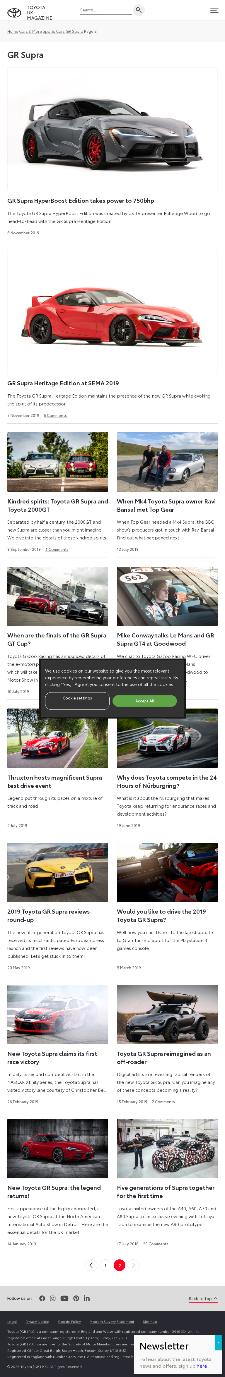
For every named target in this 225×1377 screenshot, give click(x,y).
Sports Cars (54, 31)
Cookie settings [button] (77, 697)
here (202, 1365)
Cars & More (30, 31)
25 (155, 1243)
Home (12, 31)
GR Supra (74, 31)
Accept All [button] (144, 700)
